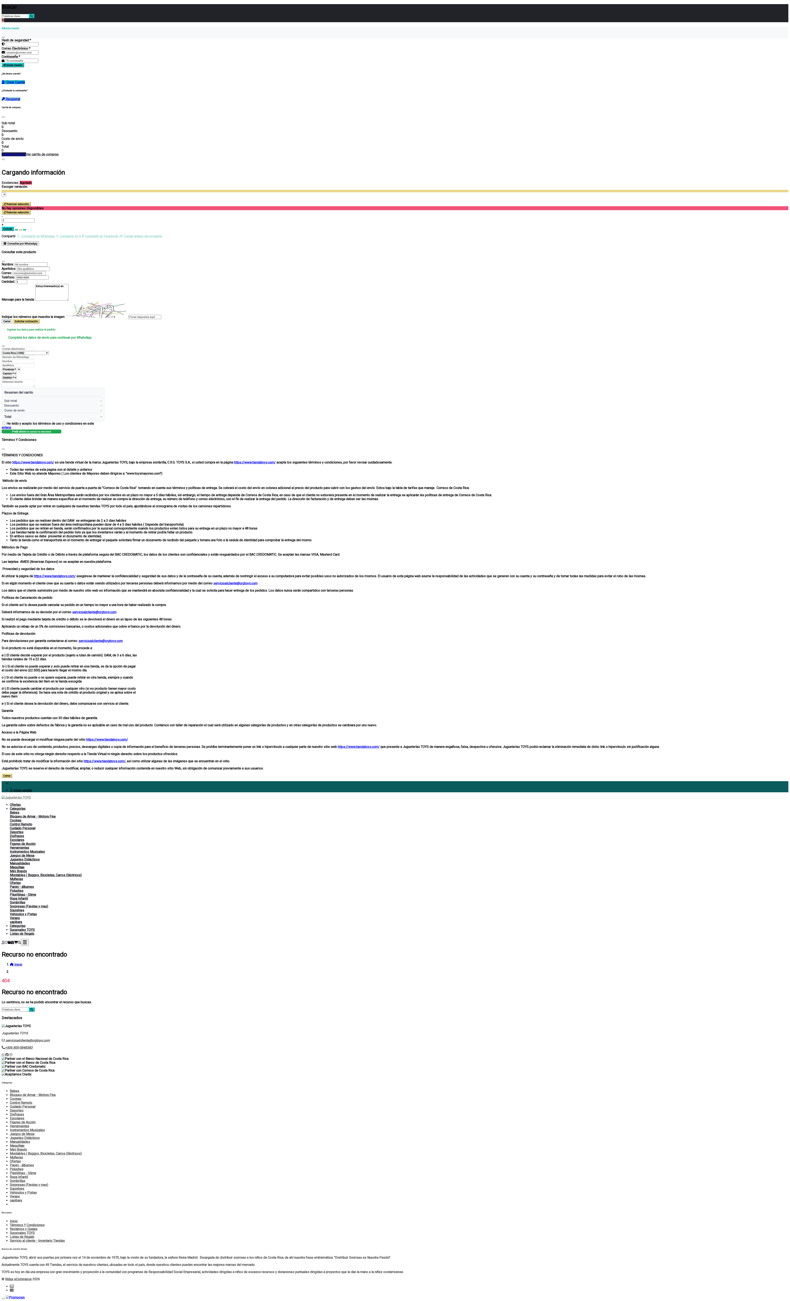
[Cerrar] (3, 37)
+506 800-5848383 (19, 1048)
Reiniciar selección (18, 204)
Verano (15, 918)
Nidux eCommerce (18, 1279)
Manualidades (20, 863)
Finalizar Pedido (14, 154)
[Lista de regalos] (12, 942)
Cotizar (7, 228)
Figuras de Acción (23, 844)
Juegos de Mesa (22, 855)
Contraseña (11, 57)
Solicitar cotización (26, 321)
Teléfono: (8, 277)
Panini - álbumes (22, 887)
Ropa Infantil (19, 898)
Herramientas (19, 848)
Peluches (16, 891)
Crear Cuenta (15, 82)
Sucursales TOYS (22, 930)
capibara (16, 922)
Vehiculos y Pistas (23, 914)
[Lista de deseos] (6, 942)
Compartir (9, 236)
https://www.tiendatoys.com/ (33, 462)
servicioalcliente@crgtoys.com (235, 583)
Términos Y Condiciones (27, 1225)
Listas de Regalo (22, 934)
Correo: (7, 273)
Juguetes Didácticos (25, 859)
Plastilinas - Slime (23, 895)
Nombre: (8, 264)
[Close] (3, 117)
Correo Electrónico (16, 48)
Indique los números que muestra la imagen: (33, 317)
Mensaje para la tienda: (18, 299)
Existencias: (10, 183)
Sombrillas (17, 902)
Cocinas (15, 820)
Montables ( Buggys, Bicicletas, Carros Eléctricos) (46, 875)
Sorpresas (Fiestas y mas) (29, 906)
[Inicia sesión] (3, 942)
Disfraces (17, 836)
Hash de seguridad (16, 40)
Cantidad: (8, 282)
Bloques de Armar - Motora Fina (33, 816)
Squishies (17, 910)
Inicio (14, 1221)
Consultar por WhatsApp (22, 243)
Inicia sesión (22, 790)
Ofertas (15, 805)
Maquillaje (17, 867)
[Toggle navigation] (25, 942)
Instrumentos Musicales (27, 852)
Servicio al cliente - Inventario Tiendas (37, 1241)
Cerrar (6, 321)
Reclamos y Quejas (23, 1229)
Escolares (17, 840)
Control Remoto (21, 824)
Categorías (18, 809)
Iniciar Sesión (14, 65)
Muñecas (16, 879)
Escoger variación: (15, 187)
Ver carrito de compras (42, 154)
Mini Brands (18, 871)
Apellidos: (9, 269)
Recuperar (12, 99)
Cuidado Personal (22, 828)
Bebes (14, 812)
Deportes (16, 832)
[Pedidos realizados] (9, 942)
